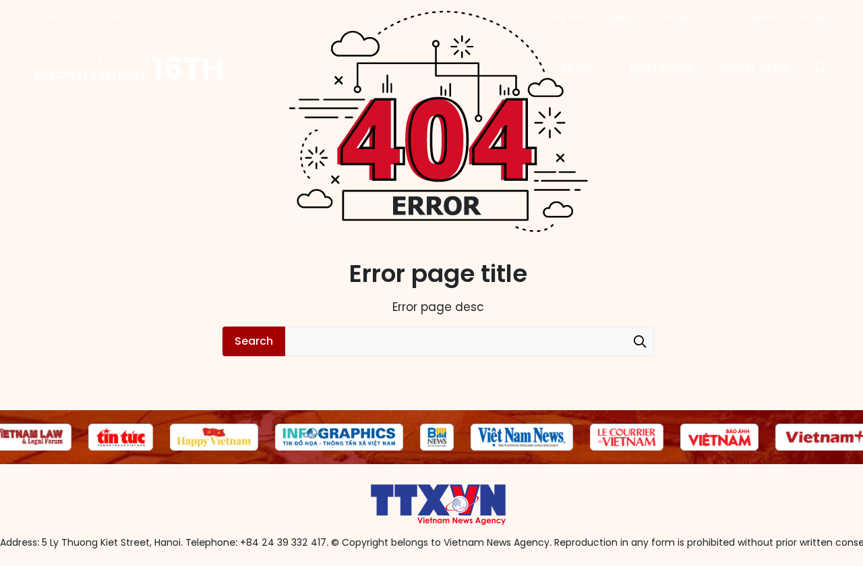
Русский (814, 17)
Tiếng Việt (562, 17)
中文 (717, 17)
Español (762, 17)
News (577, 68)
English (617, 17)
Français (671, 17)
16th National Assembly (129, 68)
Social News (753, 68)
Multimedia (662, 68)
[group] (120, 437)
